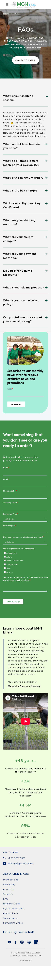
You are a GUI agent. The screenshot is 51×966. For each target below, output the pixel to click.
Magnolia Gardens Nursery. (24, 686)
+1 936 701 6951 (16, 858)
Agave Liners (10, 913)
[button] (3, 4)
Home (6, 14)
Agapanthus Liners (14, 908)
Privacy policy (25, 960)
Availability (9, 884)
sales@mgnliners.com (20, 863)
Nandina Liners (11, 903)
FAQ (5, 899)
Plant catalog (11, 879)
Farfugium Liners (13, 922)
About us (8, 889)
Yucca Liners (10, 918)
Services (8, 894)
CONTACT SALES (25, 60)
